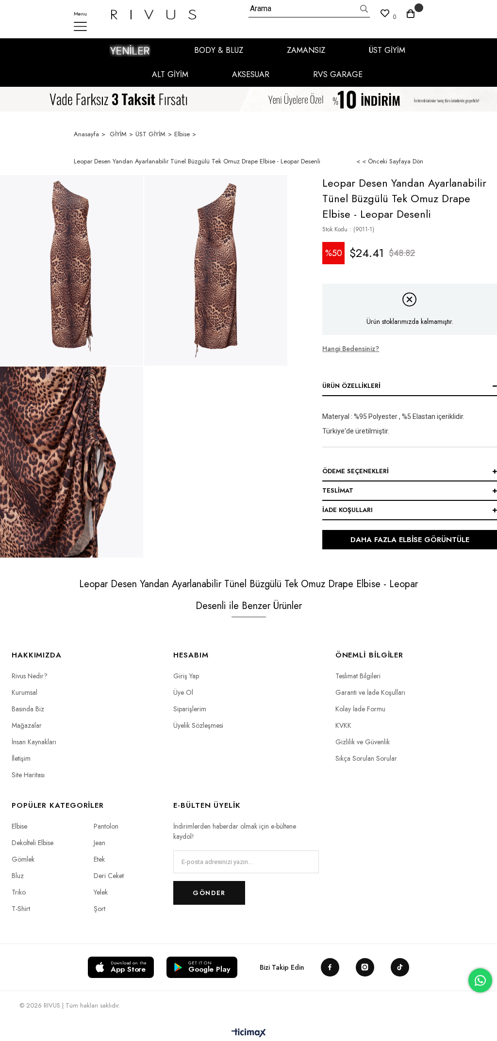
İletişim (21, 758)
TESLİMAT (337, 490)
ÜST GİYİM (387, 50)
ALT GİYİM (170, 74)
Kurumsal (24, 692)
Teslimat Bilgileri (358, 676)
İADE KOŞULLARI (347, 509)
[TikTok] (400, 967)
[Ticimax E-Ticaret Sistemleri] (249, 1033)
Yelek (101, 892)
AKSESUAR (250, 74)
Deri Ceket (109, 876)
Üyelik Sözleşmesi (198, 725)
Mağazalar (27, 725)
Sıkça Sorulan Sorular (366, 758)
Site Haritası (28, 775)
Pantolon (106, 826)
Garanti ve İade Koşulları (370, 692)
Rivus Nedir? (30, 676)
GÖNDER (209, 892)
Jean (99, 843)
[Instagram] (365, 967)
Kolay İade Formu (360, 709)
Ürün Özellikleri (351, 385)
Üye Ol (183, 692)
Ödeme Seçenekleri (355, 471)
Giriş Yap (186, 676)
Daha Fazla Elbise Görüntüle (409, 539)
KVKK (343, 725)
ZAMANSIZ (306, 50)
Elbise (19, 826)
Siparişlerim (189, 709)
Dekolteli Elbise (32, 843)
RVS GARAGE (338, 74)
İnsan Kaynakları (34, 742)
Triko (19, 892)
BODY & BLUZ (218, 50)
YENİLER (129, 50)
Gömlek (23, 859)
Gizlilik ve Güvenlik (362, 742)
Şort (99, 908)
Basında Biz (28, 709)
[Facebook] (330, 967)
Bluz (18, 876)
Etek (99, 859)
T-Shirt (21, 908)
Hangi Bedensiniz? (350, 348)
